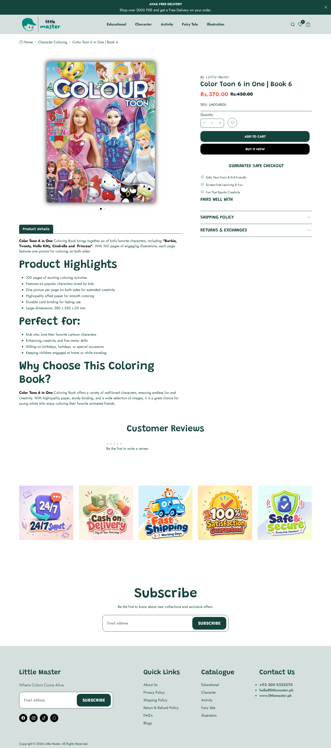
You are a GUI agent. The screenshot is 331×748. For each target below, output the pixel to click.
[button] (101, 209)
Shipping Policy (217, 217)
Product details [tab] (36, 229)
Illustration (209, 715)
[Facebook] (23, 718)
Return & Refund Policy (161, 707)
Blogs (147, 723)
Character (208, 692)
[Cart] (308, 24)
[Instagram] (33, 718)
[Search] (292, 24)
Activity (206, 700)
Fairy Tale (208, 707)
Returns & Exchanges (223, 230)
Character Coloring (52, 42)
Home (28, 42)
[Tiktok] (44, 718)
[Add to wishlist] (232, 122)
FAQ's (147, 715)
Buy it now (255, 149)
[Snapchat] (54, 718)
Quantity (206, 114)
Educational (210, 684)
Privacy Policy (154, 692)
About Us (150, 684)
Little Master (52, 743)
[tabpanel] (100, 322)
